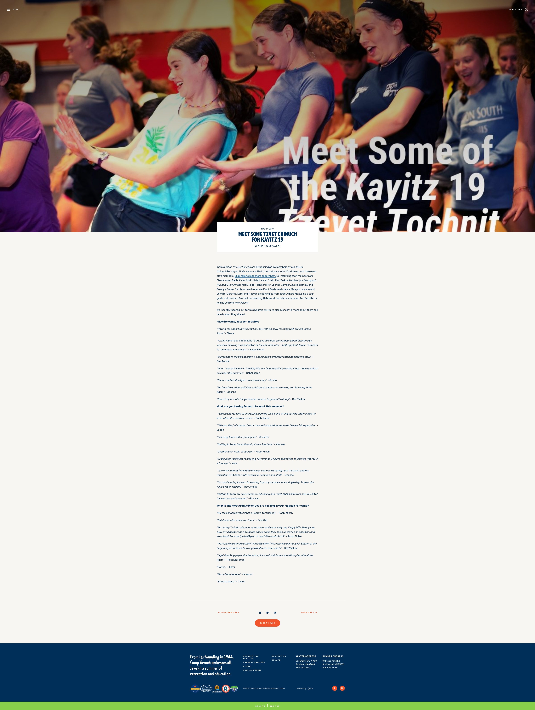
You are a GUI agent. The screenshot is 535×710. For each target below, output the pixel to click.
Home (282, 688)
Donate (276, 660)
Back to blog (267, 623)
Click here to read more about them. (255, 275)
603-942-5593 (303, 667)
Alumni (247, 666)
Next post (307, 613)
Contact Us (279, 656)
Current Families (254, 662)
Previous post (230, 613)
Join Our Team (252, 670)
